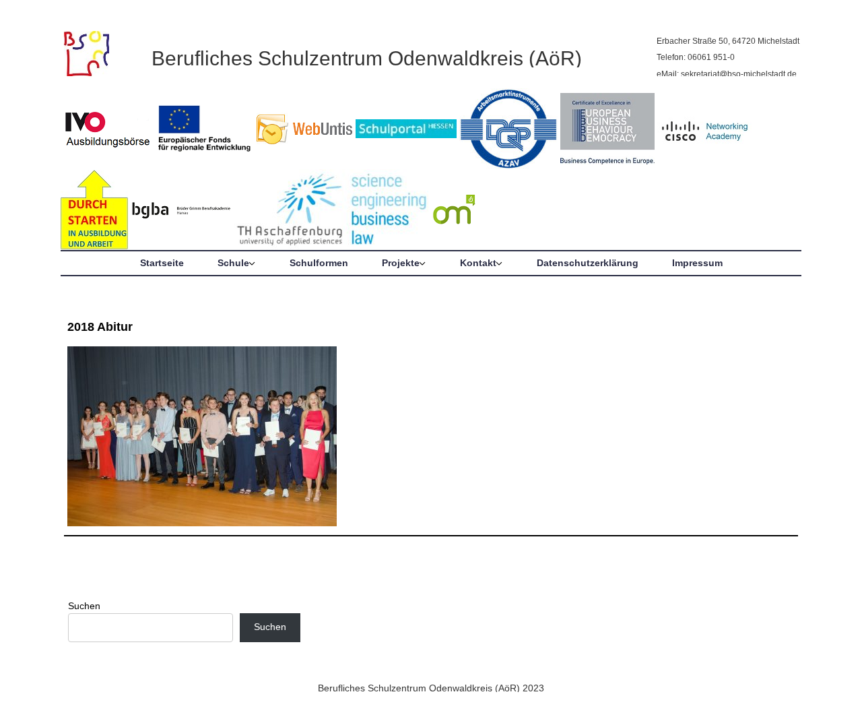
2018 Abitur (100, 327)
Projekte (401, 262)
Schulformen (319, 262)
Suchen (84, 605)
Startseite (162, 262)
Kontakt (478, 262)
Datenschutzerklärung (587, 262)
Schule (233, 262)
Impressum (697, 262)
